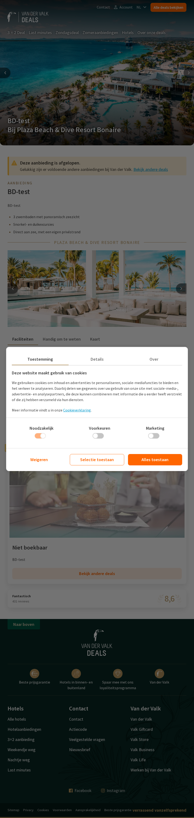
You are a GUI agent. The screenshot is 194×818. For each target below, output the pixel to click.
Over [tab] (154, 359)
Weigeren (39, 459)
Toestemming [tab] (40, 359)
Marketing (155, 428)
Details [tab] (97, 359)
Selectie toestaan (97, 459)
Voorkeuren (99, 428)
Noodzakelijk (41, 428)
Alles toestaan (154, 459)
